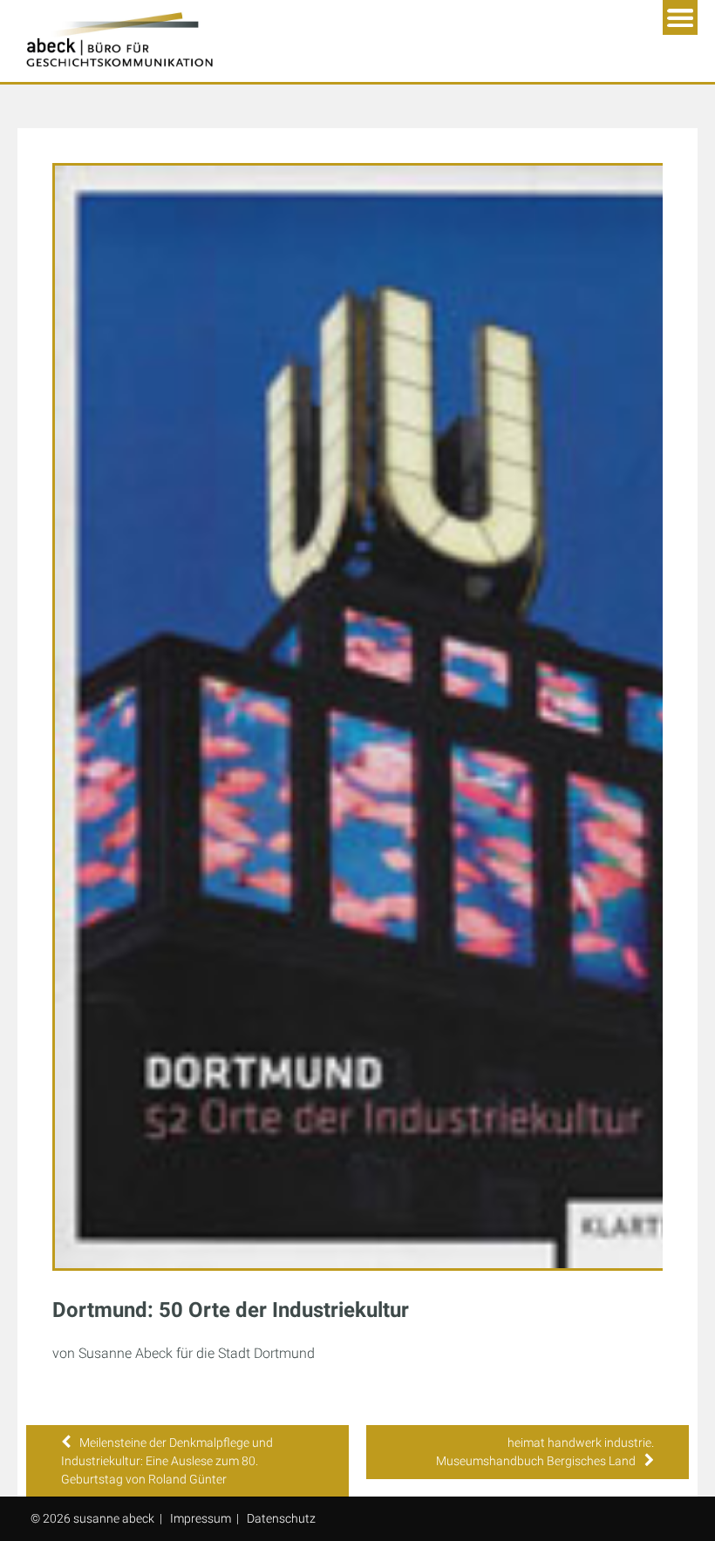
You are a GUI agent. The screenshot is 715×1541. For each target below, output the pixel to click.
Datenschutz (281, 1518)
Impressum (200, 1518)
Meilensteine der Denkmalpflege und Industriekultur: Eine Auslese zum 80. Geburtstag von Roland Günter (167, 1461)
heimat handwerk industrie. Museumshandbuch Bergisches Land (545, 1452)
